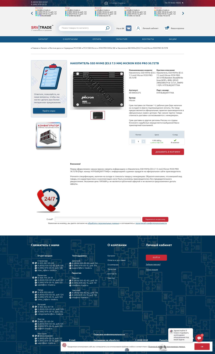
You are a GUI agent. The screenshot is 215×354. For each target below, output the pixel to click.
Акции (173, 39)
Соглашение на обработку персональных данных (107, 341)
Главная (35, 48)
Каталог (43, 39)
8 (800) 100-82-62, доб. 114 (85, 263)
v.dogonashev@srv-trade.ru (50, 314)
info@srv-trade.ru (43, 10)
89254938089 (46, 16)
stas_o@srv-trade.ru (47, 270)
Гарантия (121, 39)
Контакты (148, 39)
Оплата (97, 39)
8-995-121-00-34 (134, 16)
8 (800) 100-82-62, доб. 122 (166, 12)
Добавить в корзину (168, 151)
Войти (156, 258)
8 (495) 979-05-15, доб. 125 (136, 14)
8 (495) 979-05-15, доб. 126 (84, 295)
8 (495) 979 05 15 (39, 4)
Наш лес (111, 278)
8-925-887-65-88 (46, 263)
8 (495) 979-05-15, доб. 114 (84, 266)
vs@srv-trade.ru (45, 329)
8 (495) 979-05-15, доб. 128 (50, 268)
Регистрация (152, 270)
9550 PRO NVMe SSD (107, 48)
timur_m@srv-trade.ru (48, 299)
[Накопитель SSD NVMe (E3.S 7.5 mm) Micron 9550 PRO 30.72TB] (97, 89)
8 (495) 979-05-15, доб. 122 (166, 14)
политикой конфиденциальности (151, 223)
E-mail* (50, 219)
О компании (70, 39)
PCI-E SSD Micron (90, 48)
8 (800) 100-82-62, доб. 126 (85, 293)
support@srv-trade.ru (82, 268)
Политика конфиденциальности (109, 334)
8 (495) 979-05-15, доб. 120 (106, 14)
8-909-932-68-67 (75, 16)
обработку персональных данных (103, 223)
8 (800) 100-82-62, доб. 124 (76, 12)
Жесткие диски (55, 48)
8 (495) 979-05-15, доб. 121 (47, 12)
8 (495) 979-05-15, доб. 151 (84, 283)
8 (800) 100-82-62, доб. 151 (84, 281)
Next (183, 13)
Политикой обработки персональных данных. (166, 346)
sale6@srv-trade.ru (46, 285)
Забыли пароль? (153, 265)
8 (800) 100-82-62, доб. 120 (106, 12)
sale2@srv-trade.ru (46, 343)
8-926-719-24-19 (164, 16)
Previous (32, 13)
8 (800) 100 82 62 (39, 2)
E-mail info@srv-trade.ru (78, 341)
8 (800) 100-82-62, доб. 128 (50, 266)
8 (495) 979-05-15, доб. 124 (76, 14)
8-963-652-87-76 (104, 16)
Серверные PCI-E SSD (72, 48)
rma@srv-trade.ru (80, 285)
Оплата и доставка (117, 260)
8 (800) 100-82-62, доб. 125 (136, 12)
